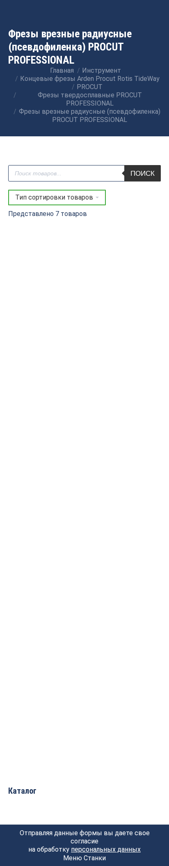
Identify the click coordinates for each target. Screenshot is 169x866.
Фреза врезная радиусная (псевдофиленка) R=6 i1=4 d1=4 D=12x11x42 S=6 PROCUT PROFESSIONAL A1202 (45, 587)
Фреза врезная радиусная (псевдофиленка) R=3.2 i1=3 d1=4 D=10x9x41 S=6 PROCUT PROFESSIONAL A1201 (45, 455)
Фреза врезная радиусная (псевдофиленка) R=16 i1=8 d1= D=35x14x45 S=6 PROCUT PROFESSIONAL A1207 (124, 323)
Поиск (142, 173)
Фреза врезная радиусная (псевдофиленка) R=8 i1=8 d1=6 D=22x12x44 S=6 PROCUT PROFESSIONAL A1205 (45, 719)
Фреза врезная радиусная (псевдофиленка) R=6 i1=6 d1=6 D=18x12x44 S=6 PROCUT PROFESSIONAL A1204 (124, 587)
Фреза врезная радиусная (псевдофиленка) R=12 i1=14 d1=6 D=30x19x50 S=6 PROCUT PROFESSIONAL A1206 (45, 323)
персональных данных (106, 849)
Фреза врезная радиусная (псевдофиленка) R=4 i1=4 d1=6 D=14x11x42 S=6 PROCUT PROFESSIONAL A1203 (124, 455)
